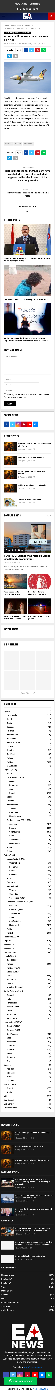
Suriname (11, 1057)
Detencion (11, 1073)
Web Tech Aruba (40, 1389)
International (12, 805)
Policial (10, 964)
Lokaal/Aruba (12, 859)
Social (9, 723)
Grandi (10, 1088)
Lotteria (10, 983)
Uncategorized (10, 1108)
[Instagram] (20, 1375)
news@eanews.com (33, 1367)
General (10, 995)
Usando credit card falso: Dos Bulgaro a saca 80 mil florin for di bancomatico (32, 1229)
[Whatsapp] (49, 1375)
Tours (9, 1011)
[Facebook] (6, 1375)
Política (10, 762)
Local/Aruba (12, 715)
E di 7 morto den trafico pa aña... (38, 617)
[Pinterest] (27, 1375)
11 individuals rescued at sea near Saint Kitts (28, 194)
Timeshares (12, 1003)
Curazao (10, 746)
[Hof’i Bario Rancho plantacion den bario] (39, 581)
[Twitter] (13, 1375)
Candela (10, 1081)
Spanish (7, 711)
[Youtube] (35, 1375)
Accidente (11, 1069)
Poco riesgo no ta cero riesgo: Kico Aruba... (13, 593)
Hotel (9, 999)
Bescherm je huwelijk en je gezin (32, 457)
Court (11, 789)
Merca (9, 1053)
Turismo (10, 731)
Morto (6, 1084)
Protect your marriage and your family (32, 472)
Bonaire (10, 750)
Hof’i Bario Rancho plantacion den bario (37, 593)
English (7, 770)
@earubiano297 (27, 693)
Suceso (7, 1065)
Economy (13, 785)
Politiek (10, 933)
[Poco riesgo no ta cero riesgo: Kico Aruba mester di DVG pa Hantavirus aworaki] (15, 581)
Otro (9, 1061)
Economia (11, 979)
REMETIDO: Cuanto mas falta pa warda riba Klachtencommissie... (27, 557)
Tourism (10, 801)
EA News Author (12, 44)
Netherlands (14, 844)
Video (6, 1096)
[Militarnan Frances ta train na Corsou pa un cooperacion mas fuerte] (7, 1198)
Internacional (26, 32)
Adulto (9, 1092)
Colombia (13, 812)
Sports (10, 797)
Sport (9, 878)
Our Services (21, 4)
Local (6, 956)
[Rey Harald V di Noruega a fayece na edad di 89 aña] (7, 1212)
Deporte (10, 727)
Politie (9, 929)
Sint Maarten (9, 32)
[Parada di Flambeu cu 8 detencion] (7, 1259)
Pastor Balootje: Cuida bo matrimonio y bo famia (34, 444)
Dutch (6, 855)
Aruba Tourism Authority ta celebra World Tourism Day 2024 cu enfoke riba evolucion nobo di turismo (26, 339)
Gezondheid (14, 863)
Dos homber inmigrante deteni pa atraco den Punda (26, 299)
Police (9, 847)
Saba (11, 836)
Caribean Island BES (15, 820)
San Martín (11, 754)
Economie (13, 867)
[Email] (42, 1375)
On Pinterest (11, 644)
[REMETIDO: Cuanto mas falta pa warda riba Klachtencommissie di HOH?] (27, 537)
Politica (10, 968)
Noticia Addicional (15, 987)
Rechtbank (13, 875)
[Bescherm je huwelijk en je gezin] (10, 460)
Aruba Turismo (10, 991)
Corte (9, 976)
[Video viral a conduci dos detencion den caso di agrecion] (15, 606)
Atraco (10, 1077)
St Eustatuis (9, 944)
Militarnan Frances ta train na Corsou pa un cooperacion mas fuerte (34, 1196)
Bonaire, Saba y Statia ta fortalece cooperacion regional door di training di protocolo (32, 1182)
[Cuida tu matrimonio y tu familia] (10, 488)
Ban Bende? (9, 1104)
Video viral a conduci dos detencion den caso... (15, 617)
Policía (10, 758)
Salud (9, 719)
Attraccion (11, 1014)
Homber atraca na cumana (29, 499)
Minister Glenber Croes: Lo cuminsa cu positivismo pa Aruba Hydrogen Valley (27, 259)
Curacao (13, 824)
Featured (17, 32)
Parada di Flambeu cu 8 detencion (30, 1256)
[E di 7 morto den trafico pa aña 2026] (39, 606)
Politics (10, 851)
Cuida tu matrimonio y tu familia (32, 485)
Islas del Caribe (13, 742)
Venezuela (11, 738)
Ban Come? (9, 1100)
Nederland (14, 925)
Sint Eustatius (15, 840)
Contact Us (35, 4)
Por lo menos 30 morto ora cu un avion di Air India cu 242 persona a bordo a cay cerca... (34, 1243)
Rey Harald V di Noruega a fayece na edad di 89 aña (33, 1210)
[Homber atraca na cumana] (10, 502)
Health (12, 781)
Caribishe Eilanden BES (17, 902)
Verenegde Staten (17, 898)
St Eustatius (12, 766)
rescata (18, 144)
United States (15, 816)
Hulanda (10, 1049)
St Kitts (8, 144)
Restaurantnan (13, 1007)
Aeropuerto (12, 1018)
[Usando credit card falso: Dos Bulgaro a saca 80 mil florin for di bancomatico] (7, 1231)
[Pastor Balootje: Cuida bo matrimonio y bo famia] (10, 446)
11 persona (28, 144)
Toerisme (11, 882)
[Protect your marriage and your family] (10, 474)
